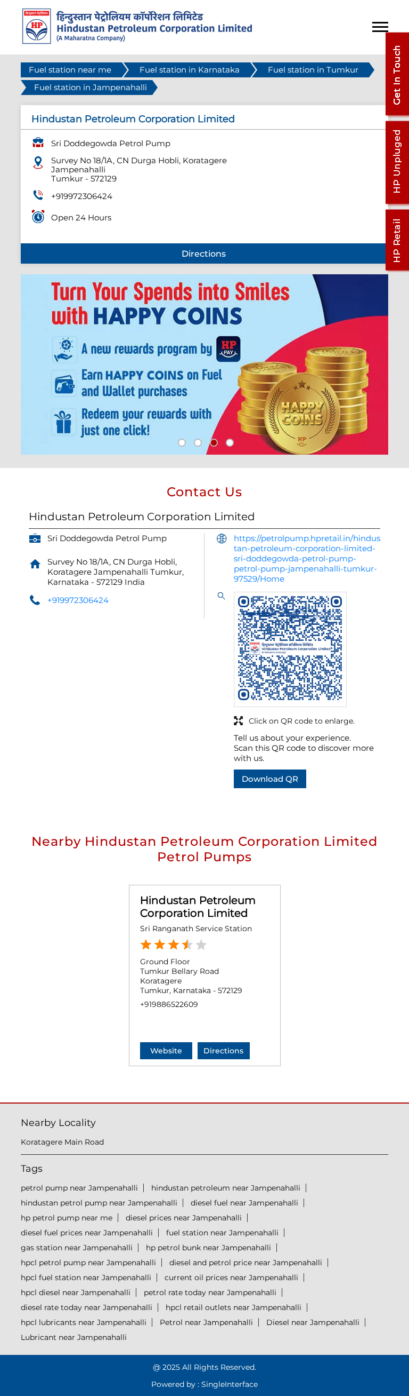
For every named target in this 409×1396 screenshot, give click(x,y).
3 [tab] (212, 441)
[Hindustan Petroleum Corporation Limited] (137, 41)
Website (166, 1051)
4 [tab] (228, 441)
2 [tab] (196, 441)
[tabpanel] (204, 364)
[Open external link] (397, 115)
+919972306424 (81, 196)
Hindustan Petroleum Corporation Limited (198, 906)
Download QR (270, 779)
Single (229, 1384)
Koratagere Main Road (62, 1142)
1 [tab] (180, 441)
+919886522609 (169, 1004)
